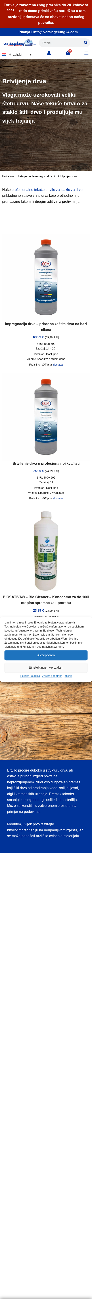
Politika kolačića (30, 676)
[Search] (85, 42)
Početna (8, 176)
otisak (68, 676)
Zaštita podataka (52, 676)
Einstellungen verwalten (46, 667)
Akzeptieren (46, 655)
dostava (58, 364)
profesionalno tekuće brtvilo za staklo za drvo (47, 190)
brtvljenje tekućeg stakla (35, 176)
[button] (17, 55)
